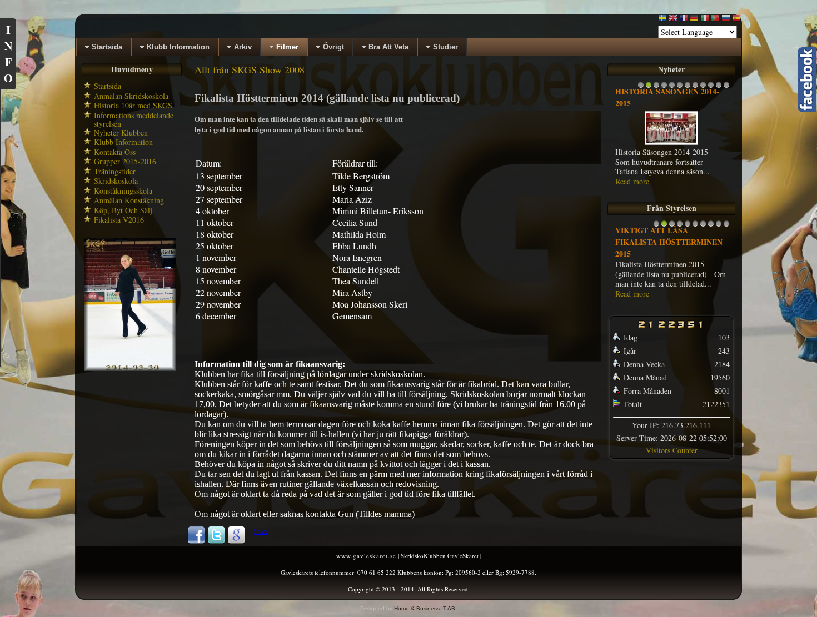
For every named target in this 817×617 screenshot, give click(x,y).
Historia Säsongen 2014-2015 (667, 97)
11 (718, 87)
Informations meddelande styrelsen (133, 119)
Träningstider (115, 171)
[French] (683, 20)
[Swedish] (662, 20)
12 (726, 87)
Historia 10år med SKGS (133, 105)
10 (711, 87)
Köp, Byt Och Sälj (123, 210)
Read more (632, 181)
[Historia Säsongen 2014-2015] (671, 144)
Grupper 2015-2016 (125, 161)
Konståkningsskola (123, 190)
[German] (694, 20)
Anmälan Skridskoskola (131, 96)
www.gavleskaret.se (366, 555)
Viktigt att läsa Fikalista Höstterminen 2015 (669, 241)
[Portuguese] (715, 20)
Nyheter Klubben (121, 132)
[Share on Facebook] (196, 541)
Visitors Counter (672, 450)
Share (260, 530)
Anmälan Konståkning (129, 200)
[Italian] (704, 20)
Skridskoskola (116, 180)
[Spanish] (736, 20)
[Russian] (725, 20)
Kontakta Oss (115, 152)
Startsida (107, 86)
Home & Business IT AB (424, 608)
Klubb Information (123, 142)
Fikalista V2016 (119, 219)
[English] (673, 20)
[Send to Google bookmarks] (236, 541)
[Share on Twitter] (216, 541)
